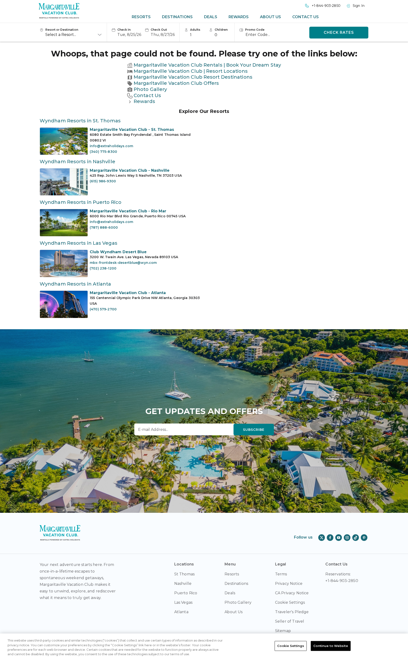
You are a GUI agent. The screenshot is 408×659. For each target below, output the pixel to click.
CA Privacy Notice (292, 593)
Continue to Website (330, 646)
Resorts (141, 17)
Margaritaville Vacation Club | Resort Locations (191, 71)
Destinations (177, 17)
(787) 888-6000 (104, 227)
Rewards (239, 17)
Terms (281, 574)
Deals (210, 17)
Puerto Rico (185, 593)
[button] (126, 32)
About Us (270, 17)
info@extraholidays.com (111, 146)
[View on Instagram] (347, 537)
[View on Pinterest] (364, 537)
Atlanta (181, 612)
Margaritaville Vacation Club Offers (176, 83)
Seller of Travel (289, 621)
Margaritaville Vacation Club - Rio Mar (128, 211)
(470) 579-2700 (103, 309)
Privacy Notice (288, 583)
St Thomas (184, 574)
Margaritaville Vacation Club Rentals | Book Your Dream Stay (207, 65)
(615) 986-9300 (103, 181)
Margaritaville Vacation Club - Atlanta (128, 293)
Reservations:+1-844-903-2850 (341, 577)
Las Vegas (183, 602)
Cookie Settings (290, 646)
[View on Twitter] (321, 537)
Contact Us (305, 17)
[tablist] (225, 17)
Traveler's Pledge (292, 612)
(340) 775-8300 (103, 152)
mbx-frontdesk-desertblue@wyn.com (123, 263)
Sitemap (283, 631)
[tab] (141, 17)
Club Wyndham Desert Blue (118, 252)
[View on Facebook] (330, 537)
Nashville (182, 583)
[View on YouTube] (338, 537)
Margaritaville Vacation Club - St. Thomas (132, 129)
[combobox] (73, 34)
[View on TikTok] (355, 537)
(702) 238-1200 (103, 268)
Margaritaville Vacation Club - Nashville (130, 170)
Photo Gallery (150, 89)
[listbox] (197, 34)
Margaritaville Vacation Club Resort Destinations (193, 77)
